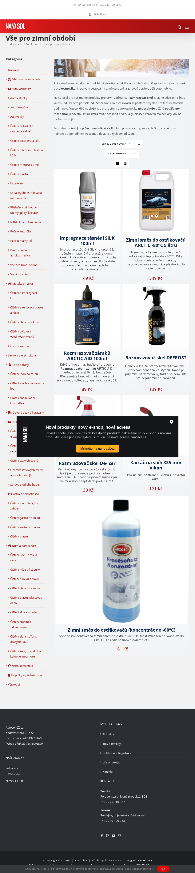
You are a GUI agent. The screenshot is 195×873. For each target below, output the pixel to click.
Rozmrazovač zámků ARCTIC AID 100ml (87, 355)
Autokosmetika (21, 89)
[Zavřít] (172, 422)
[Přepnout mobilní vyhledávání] (179, 27)
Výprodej (14, 684)
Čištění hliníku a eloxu (24, 579)
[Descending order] (139, 144)
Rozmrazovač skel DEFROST (155, 357)
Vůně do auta (19, 274)
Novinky (13, 70)
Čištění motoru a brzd (24, 165)
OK (163, 868)
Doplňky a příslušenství (26, 675)
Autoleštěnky (18, 98)
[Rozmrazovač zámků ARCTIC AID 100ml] (87, 315)
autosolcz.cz (14, 768)
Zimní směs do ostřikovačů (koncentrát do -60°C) (121, 630)
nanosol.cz (13, 773)
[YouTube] (113, 835)
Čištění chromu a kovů (25, 322)
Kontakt (108, 772)
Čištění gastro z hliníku (25, 518)
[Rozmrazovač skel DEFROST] (155, 315)
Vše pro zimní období (24, 265)
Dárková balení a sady (26, 79)
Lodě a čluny (20, 365)
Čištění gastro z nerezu (25, 527)
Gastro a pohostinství (24, 494)
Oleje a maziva (20, 346)
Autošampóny (19, 107)
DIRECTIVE (146, 860)
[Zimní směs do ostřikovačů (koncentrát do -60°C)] (121, 560)
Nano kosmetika (22, 666)
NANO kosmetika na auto (26, 222)
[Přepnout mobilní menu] (187, 27)
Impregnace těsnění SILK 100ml (87, 240)
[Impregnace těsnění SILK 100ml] (87, 200)
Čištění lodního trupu (24, 374)
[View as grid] (117, 163)
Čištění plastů (19, 174)
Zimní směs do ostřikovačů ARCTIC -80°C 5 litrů (156, 242)
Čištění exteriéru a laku (25, 141)
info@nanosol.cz (84, 4)
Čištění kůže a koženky (25, 569)
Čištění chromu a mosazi (26, 588)
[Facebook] (101, 835)
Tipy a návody (112, 744)
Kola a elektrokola (24, 355)
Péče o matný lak (21, 241)
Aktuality (108, 734)
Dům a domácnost (23, 546)
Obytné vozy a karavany (28, 412)
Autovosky (17, 117)
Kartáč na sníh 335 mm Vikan (155, 465)
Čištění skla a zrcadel (23, 612)
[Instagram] (107, 835)
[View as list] (125, 163)
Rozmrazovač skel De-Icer (87, 463)
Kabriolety (17, 183)
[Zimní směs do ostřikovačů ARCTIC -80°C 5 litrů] (155, 200)
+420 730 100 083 (109, 4)
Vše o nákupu (111, 762)
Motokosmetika (22, 283)
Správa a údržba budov (25, 484)
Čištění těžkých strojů (24, 460)
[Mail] (119, 835)
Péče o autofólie (20, 231)
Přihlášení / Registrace (117, 753)
